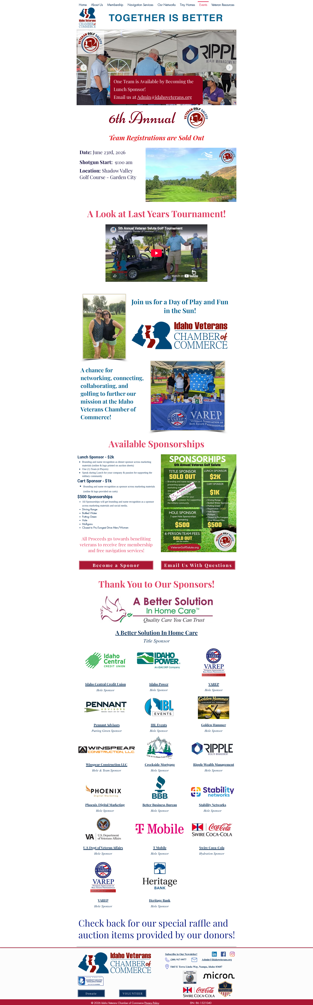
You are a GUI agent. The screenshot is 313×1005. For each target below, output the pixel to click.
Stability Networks (212, 804)
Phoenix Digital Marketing (105, 804)
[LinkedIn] (214, 954)
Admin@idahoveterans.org (164, 97)
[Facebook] (223, 954)
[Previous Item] (83, 67)
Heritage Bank (159, 900)
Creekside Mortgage (160, 764)
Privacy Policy (151, 1003)
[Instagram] (232, 954)
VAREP (103, 900)
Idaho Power (158, 684)
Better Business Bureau (159, 804)
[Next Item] (229, 67)
